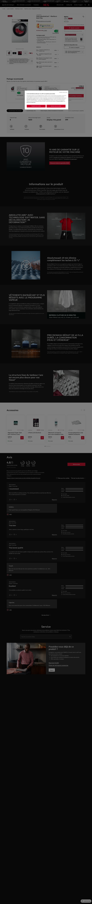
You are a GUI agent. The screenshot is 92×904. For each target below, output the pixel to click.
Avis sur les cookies (60, 101)
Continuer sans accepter (63, 92)
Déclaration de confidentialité (31, 102)
